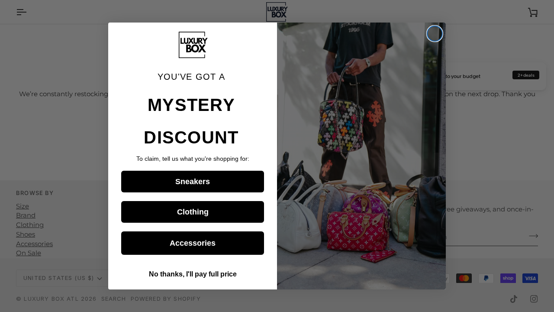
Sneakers (192, 181)
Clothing (193, 212)
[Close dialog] (434, 33)
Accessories (193, 243)
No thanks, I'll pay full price (193, 274)
